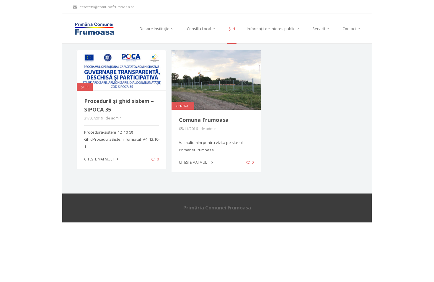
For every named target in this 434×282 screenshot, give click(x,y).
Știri (232, 28)
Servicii (319, 28)
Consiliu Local (199, 28)
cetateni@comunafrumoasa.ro (107, 6)
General (183, 106)
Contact (349, 28)
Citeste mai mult (99, 159)
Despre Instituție (155, 28)
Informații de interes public (271, 28)
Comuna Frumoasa (204, 119)
